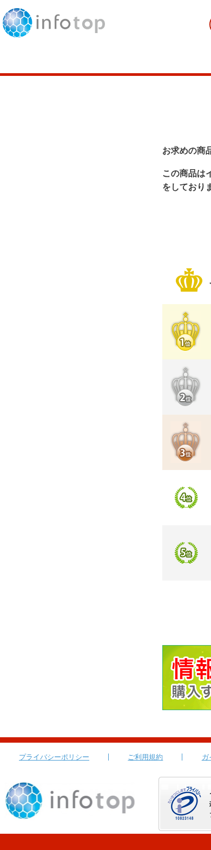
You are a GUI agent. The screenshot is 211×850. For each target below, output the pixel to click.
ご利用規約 (145, 757)
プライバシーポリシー (54, 757)
